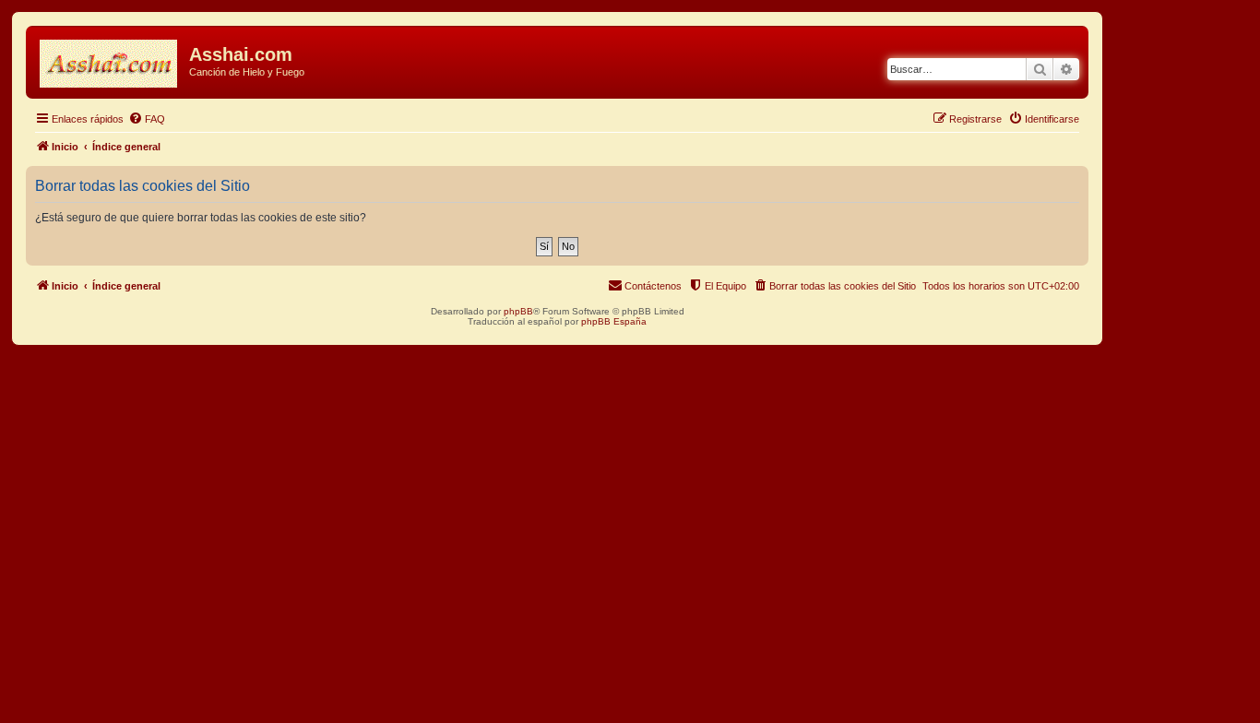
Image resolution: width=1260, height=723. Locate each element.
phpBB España (614, 321)
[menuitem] (146, 119)
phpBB (518, 311)
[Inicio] (109, 59)
